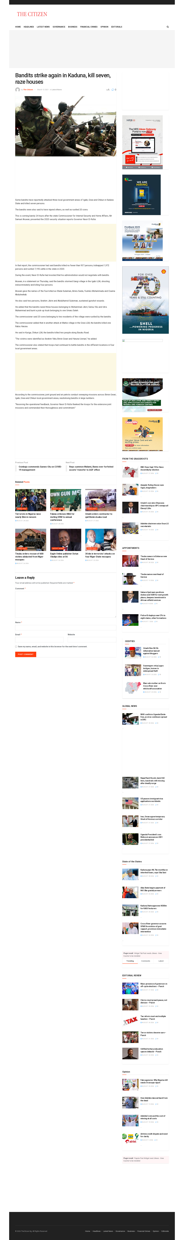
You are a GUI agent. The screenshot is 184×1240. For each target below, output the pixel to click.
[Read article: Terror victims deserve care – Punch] (130, 1037)
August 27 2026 (92, 521)
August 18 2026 (148, 530)
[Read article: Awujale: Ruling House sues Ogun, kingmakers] (130, 489)
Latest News (43, 27)
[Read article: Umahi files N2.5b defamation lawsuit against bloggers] (133, 653)
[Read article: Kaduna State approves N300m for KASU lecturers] (130, 910)
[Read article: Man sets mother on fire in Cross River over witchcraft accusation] (133, 688)
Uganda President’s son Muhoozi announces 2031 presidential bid (151, 837)
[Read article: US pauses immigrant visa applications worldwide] (130, 803)
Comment (20, 588)
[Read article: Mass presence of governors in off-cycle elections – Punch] (130, 988)
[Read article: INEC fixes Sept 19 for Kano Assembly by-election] (130, 471)
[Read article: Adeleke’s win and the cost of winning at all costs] (130, 1120)
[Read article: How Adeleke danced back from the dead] (130, 1102)
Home (18, 27)
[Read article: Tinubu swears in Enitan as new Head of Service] (130, 561)
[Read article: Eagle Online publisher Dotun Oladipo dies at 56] (65, 540)
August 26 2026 (22, 563)
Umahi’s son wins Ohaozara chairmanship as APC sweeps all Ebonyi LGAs (154, 505)
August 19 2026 (148, 580)
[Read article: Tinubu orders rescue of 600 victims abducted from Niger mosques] (30, 540)
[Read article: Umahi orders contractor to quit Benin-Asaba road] (100, 500)
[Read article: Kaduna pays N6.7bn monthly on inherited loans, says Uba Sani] (130, 874)
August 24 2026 (148, 512)
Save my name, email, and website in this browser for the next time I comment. (52, 646)
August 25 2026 (92, 560)
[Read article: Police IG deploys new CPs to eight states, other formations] (130, 620)
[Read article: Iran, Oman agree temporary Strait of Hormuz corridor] (130, 821)
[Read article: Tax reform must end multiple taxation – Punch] (130, 1021)
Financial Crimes (89, 27)
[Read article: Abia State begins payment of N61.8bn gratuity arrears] (130, 892)
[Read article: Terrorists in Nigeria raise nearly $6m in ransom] (30, 500)
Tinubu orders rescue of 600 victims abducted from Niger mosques (29, 556)
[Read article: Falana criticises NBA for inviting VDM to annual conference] (65, 500)
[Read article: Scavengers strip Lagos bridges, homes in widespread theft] (133, 670)
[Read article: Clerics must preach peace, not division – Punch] (130, 1005)
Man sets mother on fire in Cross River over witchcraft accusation (154, 686)
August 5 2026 (147, 1140)
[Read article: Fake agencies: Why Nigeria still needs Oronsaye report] (130, 1084)
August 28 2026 (22, 521)
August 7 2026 (147, 621)
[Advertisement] (92, 49)
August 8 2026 (147, 603)
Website (71, 634)
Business (72, 27)
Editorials (116, 27)
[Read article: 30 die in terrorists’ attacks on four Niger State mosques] (100, 540)
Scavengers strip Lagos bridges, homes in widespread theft (153, 668)
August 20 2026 (150, 692)
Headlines (29, 27)
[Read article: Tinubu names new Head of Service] (130, 579)
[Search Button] (168, 26)
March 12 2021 (43, 90)
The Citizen (28, 90)
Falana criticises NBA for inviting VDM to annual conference (62, 517)
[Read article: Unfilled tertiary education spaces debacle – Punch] (130, 1053)
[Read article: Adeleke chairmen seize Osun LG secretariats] (130, 528)
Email (18, 634)
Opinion (104, 27)
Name (18, 622)
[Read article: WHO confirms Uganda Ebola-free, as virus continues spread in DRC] (130, 719)
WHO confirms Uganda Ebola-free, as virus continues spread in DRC (153, 717)
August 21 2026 (148, 1039)
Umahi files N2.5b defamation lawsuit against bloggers (151, 651)
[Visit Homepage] (32, 14)
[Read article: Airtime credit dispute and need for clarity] (130, 1138)
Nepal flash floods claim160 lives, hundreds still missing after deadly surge (152, 780)
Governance (59, 27)
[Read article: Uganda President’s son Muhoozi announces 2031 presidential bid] (130, 839)
